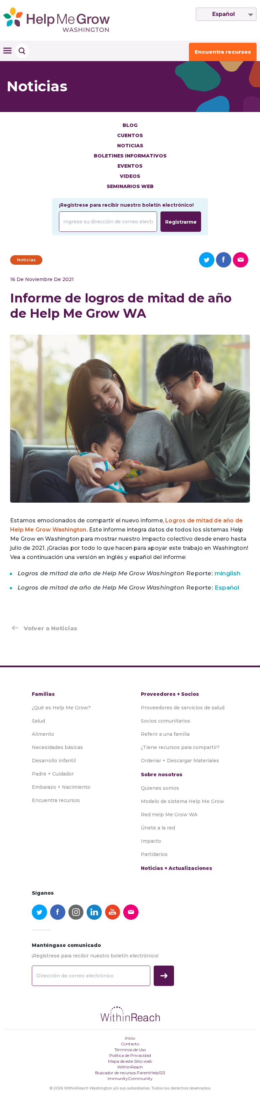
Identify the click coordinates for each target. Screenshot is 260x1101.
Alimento (43, 734)
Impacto (151, 841)
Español (223, 14)
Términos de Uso (130, 1049)
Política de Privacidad (130, 1055)
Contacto (130, 1043)
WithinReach (130, 1066)
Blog (130, 125)
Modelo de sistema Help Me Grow (182, 801)
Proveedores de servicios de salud (182, 708)
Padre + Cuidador (53, 774)
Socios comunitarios (165, 721)
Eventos (130, 166)
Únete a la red (158, 828)
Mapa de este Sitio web (130, 1061)
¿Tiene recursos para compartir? (180, 747)
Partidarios (154, 854)
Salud (38, 721)
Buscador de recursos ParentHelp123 (130, 1072)
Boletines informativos (130, 156)
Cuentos (130, 135)
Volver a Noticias (50, 628)
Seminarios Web (130, 186)
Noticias (130, 146)
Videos (130, 176)
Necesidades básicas (57, 747)
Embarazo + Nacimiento (61, 787)
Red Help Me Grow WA (169, 814)
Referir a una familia (165, 734)
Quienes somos (160, 788)
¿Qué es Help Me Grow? (61, 708)
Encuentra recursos (223, 52)
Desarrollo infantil (54, 761)
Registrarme (181, 222)
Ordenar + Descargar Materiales (180, 761)
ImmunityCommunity (130, 1078)
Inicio (130, 1038)
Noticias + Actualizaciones (176, 868)
